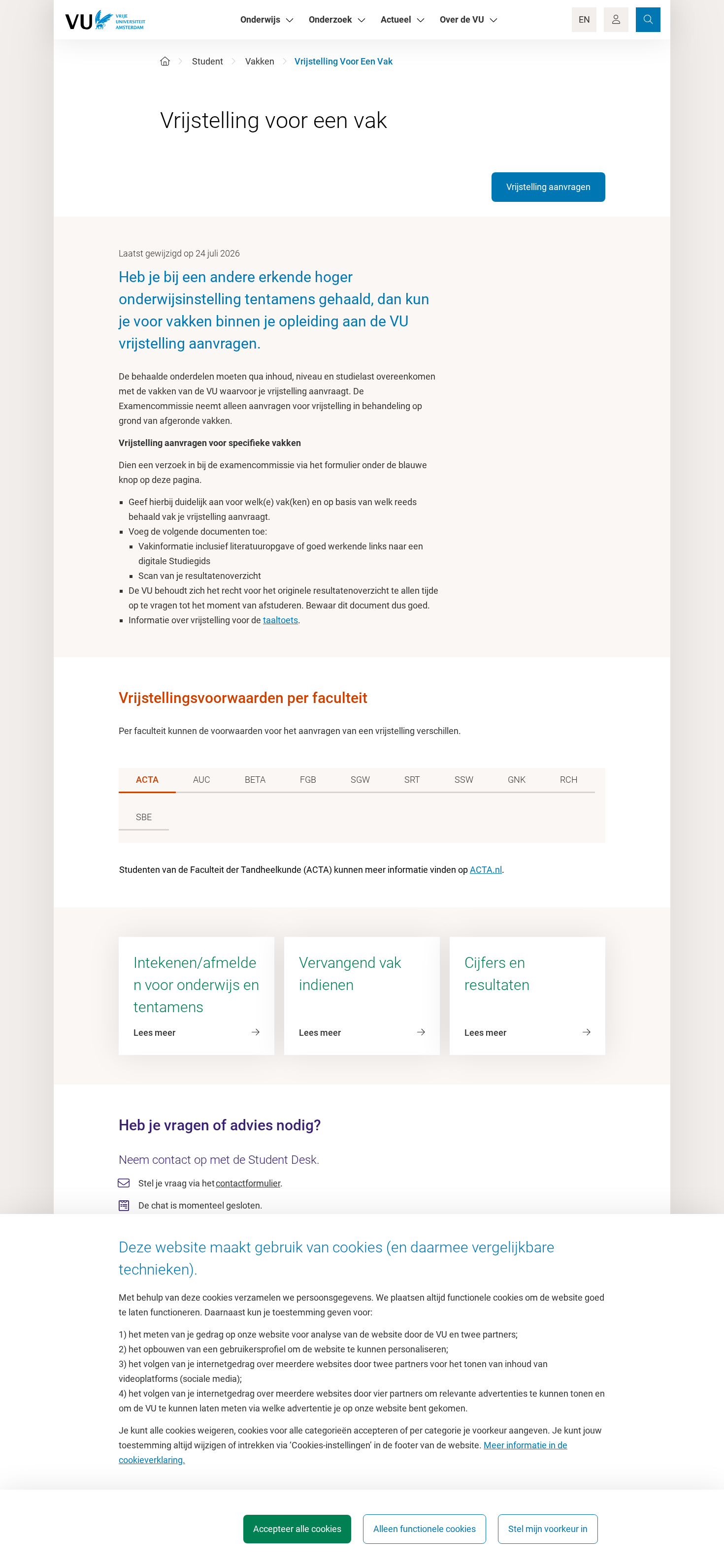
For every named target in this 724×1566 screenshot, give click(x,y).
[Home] (165, 61)
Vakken (259, 61)
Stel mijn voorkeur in (548, 1529)
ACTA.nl (486, 869)
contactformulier (248, 1183)
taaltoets (280, 620)
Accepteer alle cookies (297, 1529)
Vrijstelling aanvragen (548, 187)
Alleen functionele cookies (424, 1529)
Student (207, 61)
